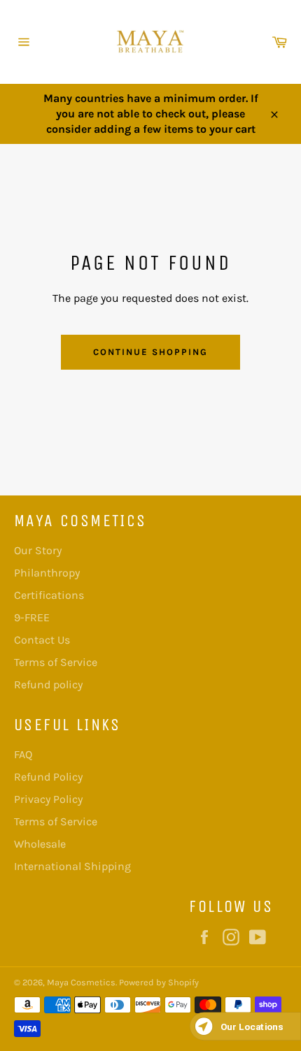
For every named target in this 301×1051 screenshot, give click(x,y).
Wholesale (40, 843)
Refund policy (48, 684)
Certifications (49, 595)
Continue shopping (150, 352)
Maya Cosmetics (81, 982)
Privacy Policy (48, 799)
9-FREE (32, 617)
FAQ (23, 754)
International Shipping (72, 866)
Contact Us (42, 639)
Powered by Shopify (159, 982)
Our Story (38, 550)
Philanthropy (47, 572)
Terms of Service (55, 662)
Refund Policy (48, 776)
